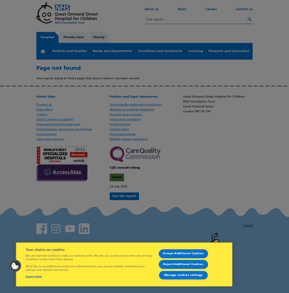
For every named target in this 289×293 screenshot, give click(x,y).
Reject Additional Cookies (183, 264)
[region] (124, 264)
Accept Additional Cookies (183, 253)
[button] (15, 266)
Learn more (34, 276)
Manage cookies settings (183, 275)
